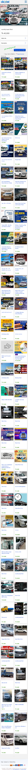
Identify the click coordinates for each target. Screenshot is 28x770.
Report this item (20, 54)
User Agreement (16, 769)
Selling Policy (12, 762)
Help (2, 762)
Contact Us (6, 762)
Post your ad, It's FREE (20, 50)
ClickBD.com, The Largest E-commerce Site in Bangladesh (5, 2)
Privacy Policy (23, 769)
